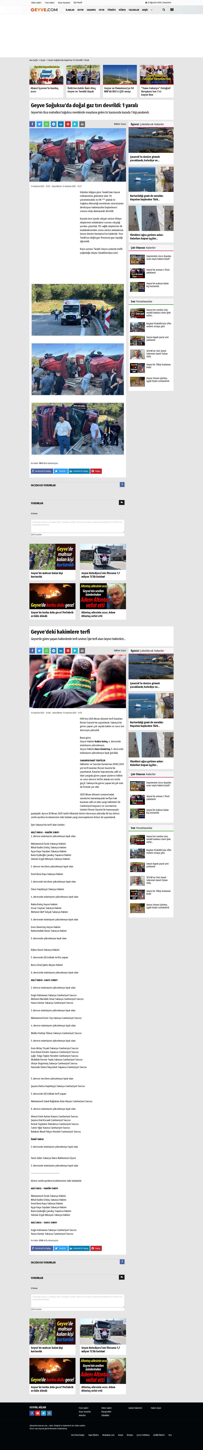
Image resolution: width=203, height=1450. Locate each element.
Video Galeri (107, 1408)
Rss (170, 1435)
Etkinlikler (106, 1415)
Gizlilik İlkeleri (159, 1435)
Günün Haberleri (135, 1408)
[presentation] (122, 484)
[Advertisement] (101, 36)
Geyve (42, 60)
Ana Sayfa (33, 60)
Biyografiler (106, 1411)
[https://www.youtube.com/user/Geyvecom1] (37, 1413)
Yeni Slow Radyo (78, 1435)
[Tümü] (151, 10)
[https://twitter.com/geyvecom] (43, 1413)
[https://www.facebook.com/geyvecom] (31, 1413)
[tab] (122, 485)
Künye (120, 1435)
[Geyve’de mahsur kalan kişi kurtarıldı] (52, 556)
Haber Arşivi (156, 1408)
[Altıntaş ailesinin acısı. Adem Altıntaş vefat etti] (103, 596)
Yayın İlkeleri (93, 1435)
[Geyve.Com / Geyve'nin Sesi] (44, 9)
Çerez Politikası (143, 1435)
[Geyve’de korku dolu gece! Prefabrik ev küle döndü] (52, 596)
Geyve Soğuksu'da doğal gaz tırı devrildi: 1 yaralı (68, 60)
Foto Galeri (83, 1408)
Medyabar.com (108, 1435)
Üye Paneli (78, 2)
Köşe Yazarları (85, 1411)
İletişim (130, 1435)
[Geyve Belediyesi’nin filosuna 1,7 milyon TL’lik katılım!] (103, 556)
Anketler (82, 1415)
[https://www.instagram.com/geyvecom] (49, 1413)
